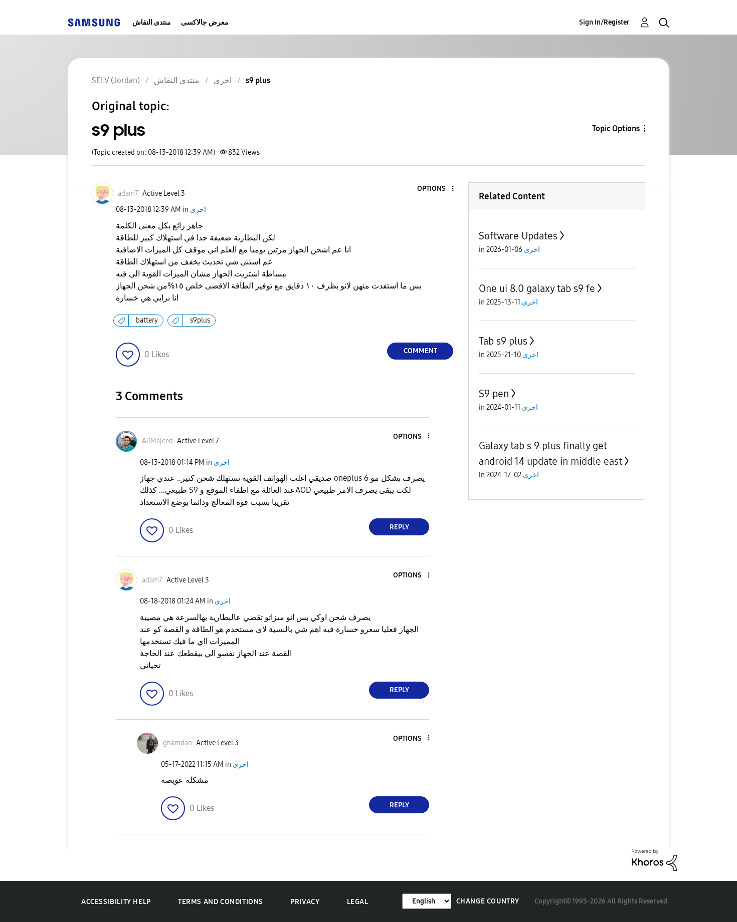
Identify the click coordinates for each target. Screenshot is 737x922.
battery (147, 320)
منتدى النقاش (151, 22)
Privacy (304, 901)
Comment (420, 351)
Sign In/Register (604, 22)
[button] (436, 189)
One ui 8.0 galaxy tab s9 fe (537, 288)
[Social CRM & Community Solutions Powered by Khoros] (654, 859)
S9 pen (494, 394)
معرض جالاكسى (205, 22)
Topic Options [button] (616, 128)
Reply (399, 527)
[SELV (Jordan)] (94, 22)
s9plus (200, 320)
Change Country (487, 901)
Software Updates (518, 236)
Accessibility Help (116, 901)
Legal (357, 901)
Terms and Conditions (220, 901)
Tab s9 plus (503, 341)
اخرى (198, 209)
